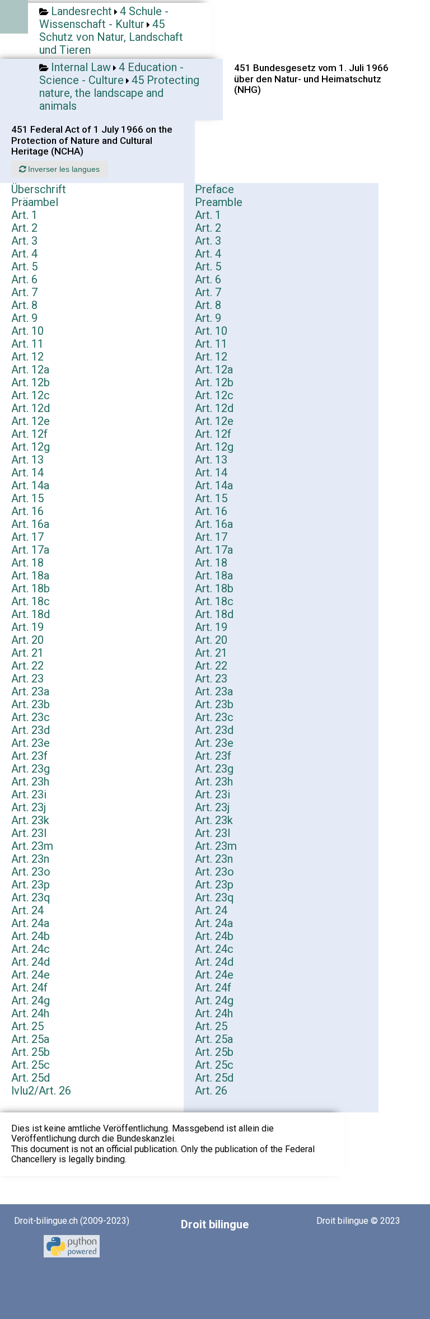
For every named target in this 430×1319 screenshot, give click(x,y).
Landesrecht (81, 11)
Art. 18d (30, 614)
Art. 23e (30, 743)
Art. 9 (24, 318)
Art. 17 (27, 537)
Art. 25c (30, 1065)
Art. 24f (29, 987)
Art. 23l (28, 833)
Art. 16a (30, 524)
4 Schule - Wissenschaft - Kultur (104, 17)
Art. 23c (30, 717)
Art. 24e (30, 974)
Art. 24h (30, 1013)
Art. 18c (30, 601)
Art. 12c (30, 395)
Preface (214, 189)
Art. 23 (27, 678)
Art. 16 (27, 511)
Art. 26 (211, 1090)
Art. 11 (27, 343)
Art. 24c (30, 949)
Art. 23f (29, 756)
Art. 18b (30, 588)
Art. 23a (30, 691)
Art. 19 (27, 627)
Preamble (218, 202)
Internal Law (81, 67)
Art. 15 (27, 498)
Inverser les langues (63, 169)
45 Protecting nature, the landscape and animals (119, 93)
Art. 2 (24, 228)
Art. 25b (30, 1052)
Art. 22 (27, 665)
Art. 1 (24, 215)
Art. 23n (30, 859)
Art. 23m (32, 846)
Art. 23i (28, 794)
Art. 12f (29, 434)
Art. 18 (27, 562)
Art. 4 (24, 253)
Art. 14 (27, 472)
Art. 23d (30, 730)
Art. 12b (30, 382)
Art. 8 (24, 305)
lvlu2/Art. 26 (41, 1090)
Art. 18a (30, 575)
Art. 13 (27, 459)
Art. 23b (30, 704)
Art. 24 (27, 910)
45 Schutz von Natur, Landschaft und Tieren (111, 37)
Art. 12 (27, 356)
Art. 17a (30, 549)
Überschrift (38, 189)
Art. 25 (27, 1026)
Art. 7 (24, 292)
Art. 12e (30, 421)
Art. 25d (30, 1077)
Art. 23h (30, 781)
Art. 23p (30, 884)
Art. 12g (30, 446)
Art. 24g (30, 1000)
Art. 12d (30, 408)
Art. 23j (28, 807)
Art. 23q (30, 897)
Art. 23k (30, 820)
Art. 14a (30, 485)
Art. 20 (27, 640)
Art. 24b (30, 936)
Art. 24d (30, 962)
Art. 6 (24, 279)
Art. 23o (30, 871)
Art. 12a (30, 369)
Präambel (34, 202)
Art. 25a (30, 1039)
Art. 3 (24, 240)
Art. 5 (24, 266)
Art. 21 (27, 653)
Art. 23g (30, 768)
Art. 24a (30, 923)
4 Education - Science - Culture (111, 73)
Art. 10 (27, 331)
